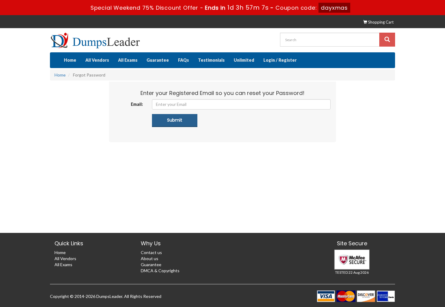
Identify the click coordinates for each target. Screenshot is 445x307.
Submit (174, 120)
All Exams (127, 60)
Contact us (151, 252)
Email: (137, 104)
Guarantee (158, 60)
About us (149, 258)
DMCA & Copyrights (160, 270)
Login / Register (280, 60)
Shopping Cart (380, 22)
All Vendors (97, 60)
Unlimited (244, 60)
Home (70, 60)
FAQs (183, 60)
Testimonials (211, 60)
